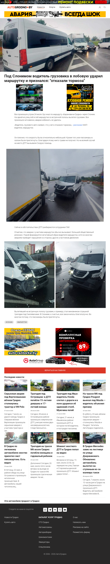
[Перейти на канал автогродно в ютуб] (65, 510)
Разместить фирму (81, 532)
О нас (75, 517)
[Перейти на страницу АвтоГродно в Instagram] (45, 510)
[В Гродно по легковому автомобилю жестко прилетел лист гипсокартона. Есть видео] (15, 438)
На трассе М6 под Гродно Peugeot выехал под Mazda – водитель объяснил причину (94, 400)
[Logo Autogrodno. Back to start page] (19, 7)
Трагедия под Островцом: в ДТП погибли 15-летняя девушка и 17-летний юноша (41, 400)
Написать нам (79, 522)
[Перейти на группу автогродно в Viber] (60, 510)
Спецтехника (44, 547)
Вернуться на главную (55, 370)
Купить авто (65, 7)
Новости (41, 7)
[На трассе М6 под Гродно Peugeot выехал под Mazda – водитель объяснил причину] (94, 385)
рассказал (78, 125)
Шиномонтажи (45, 537)
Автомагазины (45, 527)
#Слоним (9, 322)
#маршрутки (22, 322)
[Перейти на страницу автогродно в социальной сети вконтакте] (55, 510)
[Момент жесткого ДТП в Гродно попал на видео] (68, 438)
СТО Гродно (44, 522)
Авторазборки (45, 532)
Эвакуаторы (44, 542)
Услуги (52, 7)
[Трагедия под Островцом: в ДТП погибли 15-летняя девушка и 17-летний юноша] (42, 385)
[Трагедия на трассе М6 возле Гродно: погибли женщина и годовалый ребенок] (42, 438)
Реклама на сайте (81, 527)
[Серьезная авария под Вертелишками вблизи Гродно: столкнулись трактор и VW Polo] (15, 385)
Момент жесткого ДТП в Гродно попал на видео (68, 449)
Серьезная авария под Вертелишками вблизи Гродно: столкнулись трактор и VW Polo (15, 400)
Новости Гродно (11, 517)
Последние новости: (14, 377)
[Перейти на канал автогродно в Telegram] (50, 510)
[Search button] (100, 7)
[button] (100, 7)
